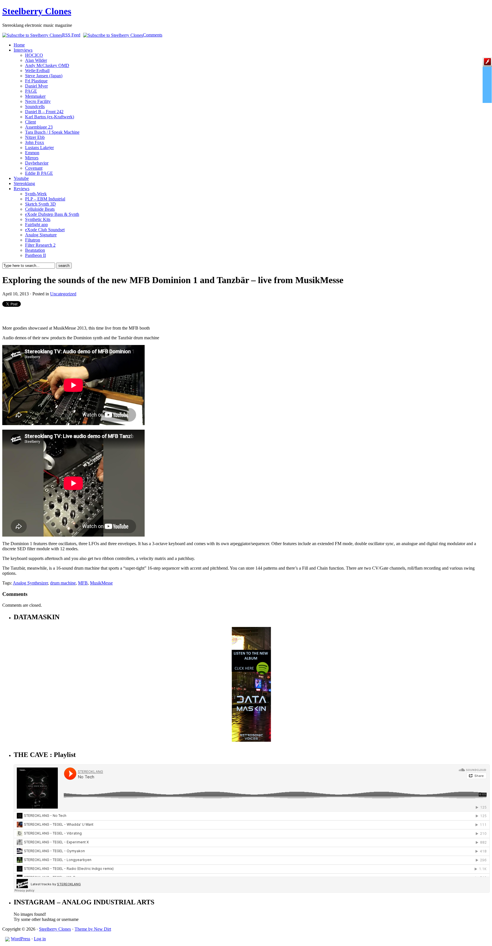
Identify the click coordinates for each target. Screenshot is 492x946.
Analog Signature (41, 234)
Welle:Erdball (37, 70)
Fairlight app (36, 224)
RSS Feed (71, 35)
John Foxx (34, 142)
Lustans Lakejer (39, 147)
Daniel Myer (36, 86)
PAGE (31, 91)
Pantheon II (35, 255)
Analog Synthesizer (30, 582)
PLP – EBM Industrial (45, 198)
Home (19, 44)
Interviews (23, 50)
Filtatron (32, 239)
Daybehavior (36, 163)
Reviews (21, 188)
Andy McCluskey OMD (47, 65)
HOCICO (34, 55)
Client (30, 121)
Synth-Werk (36, 193)
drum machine (63, 582)
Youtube (21, 178)
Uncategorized (63, 293)
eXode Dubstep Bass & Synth (52, 214)
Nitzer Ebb (35, 137)
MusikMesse (101, 582)
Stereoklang (24, 183)
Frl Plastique (36, 80)
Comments (152, 35)
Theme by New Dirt (93, 929)
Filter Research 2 (40, 245)
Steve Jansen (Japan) (43, 75)
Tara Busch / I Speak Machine (52, 132)
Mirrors (31, 157)
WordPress (20, 938)
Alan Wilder (36, 60)
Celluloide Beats (40, 209)
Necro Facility (38, 101)
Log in (40, 938)
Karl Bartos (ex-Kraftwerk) (49, 116)
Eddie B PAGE (39, 173)
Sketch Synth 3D (40, 204)
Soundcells (35, 106)
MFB (83, 582)
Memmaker (35, 96)
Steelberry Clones (36, 11)
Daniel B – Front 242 (44, 111)
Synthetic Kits (37, 219)
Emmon (32, 152)
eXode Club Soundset (45, 229)
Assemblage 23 (39, 127)
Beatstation (35, 250)
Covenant (33, 168)
